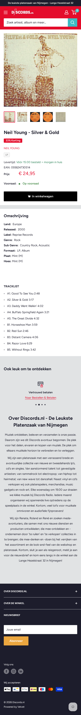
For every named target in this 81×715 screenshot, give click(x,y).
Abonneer (16, 641)
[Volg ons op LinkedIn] (20, 671)
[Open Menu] (6, 12)
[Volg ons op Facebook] (6, 671)
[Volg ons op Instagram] (13, 671)
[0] (74, 12)
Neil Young (12, 148)
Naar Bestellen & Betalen (40, 397)
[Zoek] (72, 22)
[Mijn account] (66, 12)
